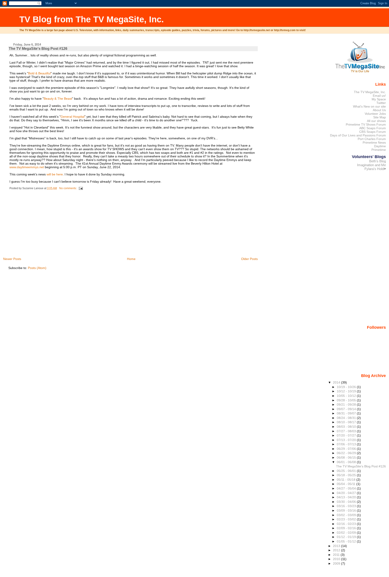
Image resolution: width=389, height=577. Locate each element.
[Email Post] (80, 188)
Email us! (379, 95)
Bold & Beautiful (39, 73)
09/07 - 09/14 (347, 409)
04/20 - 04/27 (347, 493)
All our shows (376, 121)
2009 (337, 563)
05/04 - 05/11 (346, 484)
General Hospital (72, 116)
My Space (379, 99)
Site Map (379, 117)
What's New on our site (369, 106)
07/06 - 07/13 (347, 444)
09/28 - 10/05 (347, 400)
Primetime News (374, 142)
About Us (379, 110)
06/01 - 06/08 (347, 462)
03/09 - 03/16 (347, 510)
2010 (337, 559)
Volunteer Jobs (375, 113)
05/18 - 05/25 (347, 475)
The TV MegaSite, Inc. (370, 92)
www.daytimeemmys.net (26, 167)
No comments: (68, 188)
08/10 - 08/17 (347, 422)
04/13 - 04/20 (347, 497)
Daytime (380, 146)
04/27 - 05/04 (347, 488)
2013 (337, 546)
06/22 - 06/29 (347, 453)
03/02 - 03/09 (347, 515)
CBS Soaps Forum (372, 131)
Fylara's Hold (374, 169)
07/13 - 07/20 (347, 440)
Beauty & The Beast (58, 98)
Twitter (381, 103)
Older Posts (249, 259)
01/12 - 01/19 (347, 537)
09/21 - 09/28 (347, 404)
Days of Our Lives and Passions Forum (358, 135)
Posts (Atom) (37, 268)
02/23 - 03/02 (347, 519)
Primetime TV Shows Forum (366, 124)
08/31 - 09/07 (347, 413)
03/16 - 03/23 (347, 506)
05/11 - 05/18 (346, 479)
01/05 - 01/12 (347, 541)
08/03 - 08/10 (347, 426)
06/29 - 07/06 (347, 449)
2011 (337, 554)
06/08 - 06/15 (347, 457)
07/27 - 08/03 (347, 431)
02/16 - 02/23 (347, 524)
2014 (337, 382)
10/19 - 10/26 (347, 387)
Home (131, 259)
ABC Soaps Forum (372, 128)
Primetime (378, 150)
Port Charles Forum (372, 139)
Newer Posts (12, 259)
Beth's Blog (377, 161)
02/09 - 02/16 (347, 528)
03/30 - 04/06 (347, 501)
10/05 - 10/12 (347, 396)
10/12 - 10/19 (347, 391)
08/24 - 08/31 (347, 418)
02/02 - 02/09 (347, 532)
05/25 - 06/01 (347, 471)
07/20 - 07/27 (347, 435)
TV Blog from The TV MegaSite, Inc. (91, 19)
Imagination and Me (371, 165)
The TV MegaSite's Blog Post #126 (38, 49)
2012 (337, 550)
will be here (55, 174)
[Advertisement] (42, 225)
